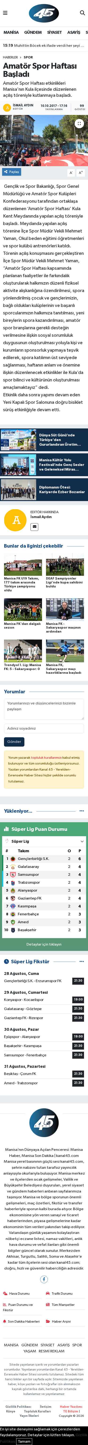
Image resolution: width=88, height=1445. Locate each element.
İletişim (45, 1406)
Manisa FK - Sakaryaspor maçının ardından (63, 627)
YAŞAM (29, 1351)
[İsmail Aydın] (15, 520)
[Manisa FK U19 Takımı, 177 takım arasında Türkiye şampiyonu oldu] (23, 564)
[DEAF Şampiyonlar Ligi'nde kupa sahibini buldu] (65, 564)
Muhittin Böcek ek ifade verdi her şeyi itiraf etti (44, 46)
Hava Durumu (19, 1293)
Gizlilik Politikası (18, 1406)
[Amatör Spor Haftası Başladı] (44, 140)
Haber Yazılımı (71, 1406)
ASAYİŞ (73, 32)
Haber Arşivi (61, 1321)
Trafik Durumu (62, 1293)
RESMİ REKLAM (52, 1351)
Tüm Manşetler (63, 1305)
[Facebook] (44, 1279)
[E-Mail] (34, 527)
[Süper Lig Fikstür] (82, 962)
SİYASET (54, 32)
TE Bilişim (70, 1411)
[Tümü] (82, 811)
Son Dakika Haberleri (24, 1321)
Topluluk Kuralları (37, 1411)
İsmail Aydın (41, 517)
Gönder (14, 742)
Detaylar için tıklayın (44, 944)
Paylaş (14, 172)
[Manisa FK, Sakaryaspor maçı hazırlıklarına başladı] (65, 651)
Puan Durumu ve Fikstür (18, 1307)
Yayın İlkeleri (29, 1416)
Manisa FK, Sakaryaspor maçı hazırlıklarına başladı (63, 669)
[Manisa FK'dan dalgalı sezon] (23, 610)
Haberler (10, 57)
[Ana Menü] (5, 13)
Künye (10, 1411)
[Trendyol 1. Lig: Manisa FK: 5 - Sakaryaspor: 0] (23, 651)
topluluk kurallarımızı (46, 757)
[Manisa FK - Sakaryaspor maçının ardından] (65, 610)
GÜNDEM (33, 32)
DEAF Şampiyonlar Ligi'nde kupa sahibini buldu (64, 582)
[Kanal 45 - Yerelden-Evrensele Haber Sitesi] (44, 13)
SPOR (28, 57)
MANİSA (11, 32)
